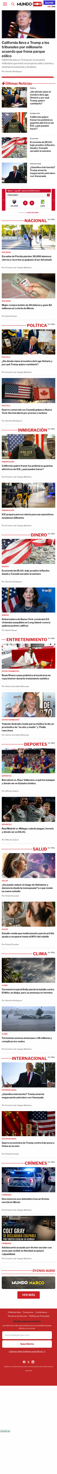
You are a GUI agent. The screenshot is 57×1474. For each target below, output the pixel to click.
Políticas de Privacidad (39, 1316)
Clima (40, 953)
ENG (53, 7)
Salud (40, 849)
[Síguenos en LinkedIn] (33, 1362)
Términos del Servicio (17, 1316)
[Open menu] (5, 4)
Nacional (36, 220)
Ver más (51, 219)
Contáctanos (41, 1312)
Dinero (39, 534)
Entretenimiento (26, 639)
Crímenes (36, 1163)
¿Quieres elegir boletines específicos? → (27, 1351)
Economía (34, 138)
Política (33, 88)
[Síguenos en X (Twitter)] (28, 1362)
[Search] (13, 4)
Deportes (35, 744)
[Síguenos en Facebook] (24, 1362)
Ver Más (28, 1295)
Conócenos (28, 1312)
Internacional (35, 164)
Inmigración (35, 113)
